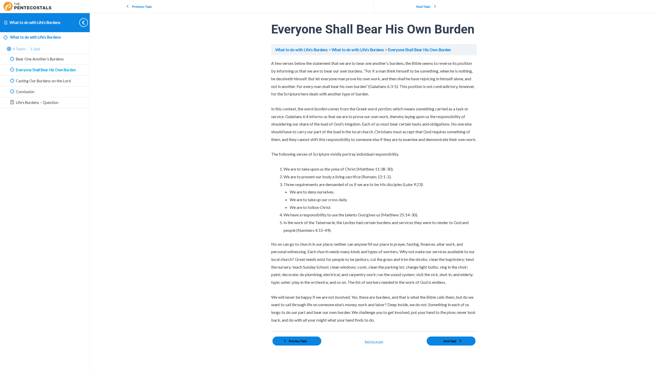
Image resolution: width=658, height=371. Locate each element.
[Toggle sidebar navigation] (79, 22)
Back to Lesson (374, 341)
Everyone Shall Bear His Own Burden (419, 49)
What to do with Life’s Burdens (35, 22)
